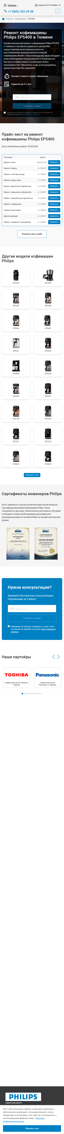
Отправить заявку (32, 106)
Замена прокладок (12, 210)
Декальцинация (11, 216)
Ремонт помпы (10, 168)
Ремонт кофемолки (12, 204)
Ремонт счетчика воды (14, 174)
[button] (53, 657)
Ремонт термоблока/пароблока (18, 198)
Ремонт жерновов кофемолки (17, 192)
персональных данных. (30, 114)
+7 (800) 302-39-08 (20, 11)
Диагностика (9, 162)
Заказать (54, 162)
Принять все (32, 1128)
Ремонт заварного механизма (17, 222)
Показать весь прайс (32, 234)
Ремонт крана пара (12, 180)
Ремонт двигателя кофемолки (17, 186)
